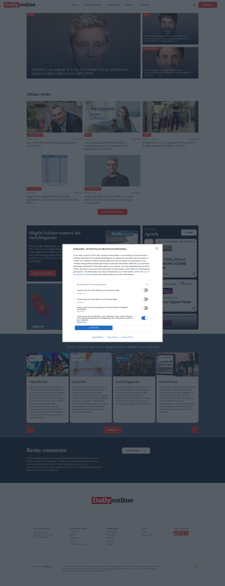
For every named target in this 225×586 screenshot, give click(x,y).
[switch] (144, 290)
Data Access (112, 337)
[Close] (157, 249)
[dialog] (112, 293)
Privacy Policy (127, 337)
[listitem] (112, 284)
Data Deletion (97, 337)
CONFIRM (94, 328)
